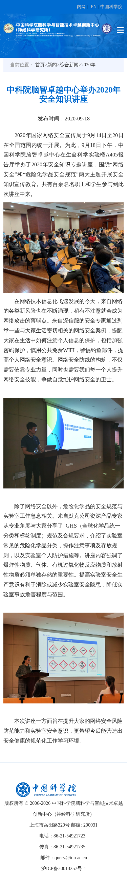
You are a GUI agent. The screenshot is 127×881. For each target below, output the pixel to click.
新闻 (52, 64)
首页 (40, 64)
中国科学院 (111, 6)
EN (94, 6)
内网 (81, 6)
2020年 (88, 64)
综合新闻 (69, 64)
